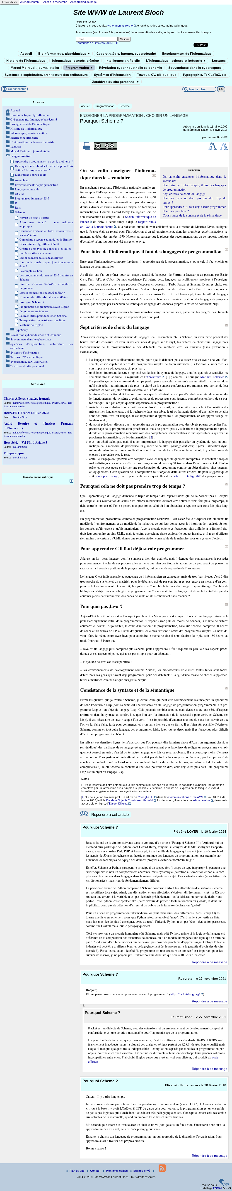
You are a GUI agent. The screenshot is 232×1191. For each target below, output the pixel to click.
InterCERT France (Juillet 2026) (26, 412)
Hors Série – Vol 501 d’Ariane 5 (25, 442)
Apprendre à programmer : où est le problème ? (44, 161)
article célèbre (201, 800)
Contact (95, 1170)
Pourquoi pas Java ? (176, 211)
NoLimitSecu (20, 417)
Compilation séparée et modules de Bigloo (45, 239)
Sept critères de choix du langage (184, 194)
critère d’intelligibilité (187, 476)
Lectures (219, 60)
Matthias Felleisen (212, 377)
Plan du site (77, 1170)
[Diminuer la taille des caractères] (224, 148)
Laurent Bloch (215, 137)
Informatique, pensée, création (75, 60)
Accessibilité (9, 2)
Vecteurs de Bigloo (31, 325)
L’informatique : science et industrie (176, 60)
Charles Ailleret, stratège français (27, 398)
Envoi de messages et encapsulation (41, 258)
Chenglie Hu (145, 797)
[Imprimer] (86, 148)
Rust (18, 207)
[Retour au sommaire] (154, 175)
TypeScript (21, 330)
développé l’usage (106, 476)
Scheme (125, 106)
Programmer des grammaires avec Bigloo (44, 307)
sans (34, 218)
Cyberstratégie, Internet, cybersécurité (126, 53)
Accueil (26, 53)
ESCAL (217, 1188)
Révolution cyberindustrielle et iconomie (130, 67)
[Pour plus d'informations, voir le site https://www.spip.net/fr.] (224, 1185)
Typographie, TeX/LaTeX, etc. (205, 74)
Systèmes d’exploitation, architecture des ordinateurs (46, 74)
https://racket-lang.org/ (185, 994)
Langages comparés (27, 189)
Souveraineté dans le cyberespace (195, 67)
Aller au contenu (30, 2)
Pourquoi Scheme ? (31, 302)
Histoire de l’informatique (26, 60)
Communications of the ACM (185, 797)
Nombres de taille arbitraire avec (43, 297)
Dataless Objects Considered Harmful (129, 800)
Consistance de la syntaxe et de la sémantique (192, 215)
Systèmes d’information (112, 74)
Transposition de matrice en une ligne (42, 320)
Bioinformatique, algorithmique (64, 53)
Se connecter (17, 89)
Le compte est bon (30, 271)
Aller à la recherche (55, 2)
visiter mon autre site (120, 25)
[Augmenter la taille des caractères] (212, 148)
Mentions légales (117, 1170)
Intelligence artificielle (123, 60)
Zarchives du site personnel (115, 82)
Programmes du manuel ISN (32, 198)
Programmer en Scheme (33, 311)
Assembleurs (23, 180)
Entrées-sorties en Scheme (35, 253)
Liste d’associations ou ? (42, 292)
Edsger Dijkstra (118, 803)
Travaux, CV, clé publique (156, 74)
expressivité (153, 377)
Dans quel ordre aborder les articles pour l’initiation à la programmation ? (44, 168)
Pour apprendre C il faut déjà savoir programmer (194, 206)
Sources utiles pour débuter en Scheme (43, 316)
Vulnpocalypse (14, 453)
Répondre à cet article (110, 814)
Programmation (79, 67)
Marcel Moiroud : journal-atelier (35, 67)
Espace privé (142, 1170)
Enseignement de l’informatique (187, 53)
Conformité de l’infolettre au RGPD (97, 43)
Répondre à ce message (209, 962)
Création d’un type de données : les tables (45, 248)
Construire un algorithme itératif (39, 244)
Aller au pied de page (83, 2)
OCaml (19, 194)
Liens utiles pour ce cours (30, 174)
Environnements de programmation (36, 185)
